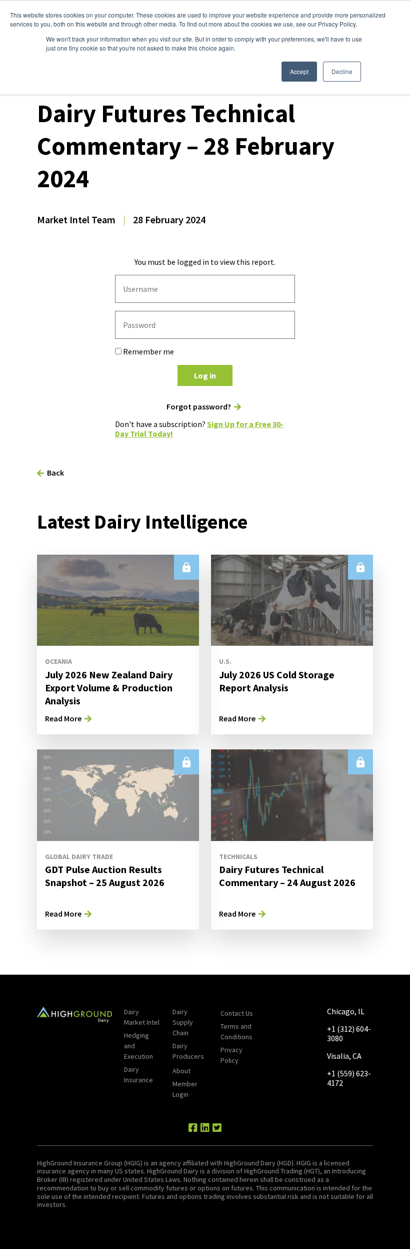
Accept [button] (299, 71)
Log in (205, 375)
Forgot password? (198, 406)
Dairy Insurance (138, 1074)
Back (55, 473)
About (181, 1070)
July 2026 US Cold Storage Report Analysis (276, 681)
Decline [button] (342, 71)
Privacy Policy (231, 1055)
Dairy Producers (188, 1051)
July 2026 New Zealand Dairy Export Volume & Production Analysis (108, 687)
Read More (63, 718)
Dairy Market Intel (142, 1017)
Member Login (185, 1089)
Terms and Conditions (236, 1031)
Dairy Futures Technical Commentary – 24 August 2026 (287, 876)
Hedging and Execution (138, 1046)
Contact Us (236, 1013)
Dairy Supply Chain (182, 1022)
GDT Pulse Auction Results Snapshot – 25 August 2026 (104, 876)
